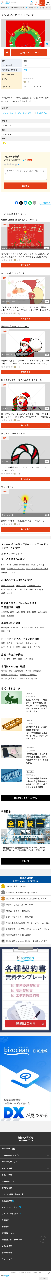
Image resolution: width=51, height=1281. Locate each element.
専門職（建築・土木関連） (12, 670)
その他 (9, 593)
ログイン (37, 4)
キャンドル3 (7, 486)
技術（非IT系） (7, 643)
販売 (42, 627)
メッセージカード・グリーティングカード (19, 113)
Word (9, 564)
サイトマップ (7, 1259)
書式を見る (25, 265)
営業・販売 (21, 585)
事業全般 (10, 615)
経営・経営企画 (7, 585)
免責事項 (5, 1220)
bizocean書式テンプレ (18, 8)
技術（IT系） (6, 631)
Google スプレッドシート (37, 568)
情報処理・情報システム (26, 643)
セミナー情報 (7, 1174)
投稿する (25, 186)
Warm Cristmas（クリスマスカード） (19, 219)
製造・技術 (39, 589)
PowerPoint (24, 564)
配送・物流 (28, 658)
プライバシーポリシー (10, 1213)
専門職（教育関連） (9, 678)
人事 (18, 611)
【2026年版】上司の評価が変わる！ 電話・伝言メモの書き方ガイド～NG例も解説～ (37, 758)
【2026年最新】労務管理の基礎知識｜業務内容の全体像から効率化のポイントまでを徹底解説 (36, 782)
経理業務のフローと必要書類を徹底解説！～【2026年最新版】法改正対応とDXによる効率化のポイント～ (37, 733)
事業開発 (5, 627)
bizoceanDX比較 (8, 1149)
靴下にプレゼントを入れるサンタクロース (21, 379)
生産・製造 (6, 658)
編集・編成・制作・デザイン (28, 647)
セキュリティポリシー (10, 1207)
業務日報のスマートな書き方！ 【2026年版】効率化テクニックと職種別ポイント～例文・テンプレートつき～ (36, 705)
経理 (23, 611)
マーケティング (34, 585)
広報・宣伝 (42, 611)
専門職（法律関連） (28, 674)
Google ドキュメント (16, 568)
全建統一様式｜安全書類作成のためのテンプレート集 (26, 847)
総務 (12, 611)
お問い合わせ (7, 1252)
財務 (29, 611)
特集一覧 (25, 861)
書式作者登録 (7, 1187)
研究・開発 (24, 678)
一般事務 (5, 611)
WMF (33, 564)
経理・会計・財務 (8, 589)
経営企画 (14, 627)
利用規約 (5, 1226)
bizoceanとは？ (8, 1181)
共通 (25, 70)
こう (8, 143)
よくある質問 (7, 1246)
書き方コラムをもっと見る (25, 798)
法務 (31, 589)
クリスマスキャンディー (13, 433)
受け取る (43, 1278)
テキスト (41, 564)
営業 (36, 627)
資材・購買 (17, 658)
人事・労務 (23, 589)
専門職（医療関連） (34, 670)
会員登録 (42, 4)
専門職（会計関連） (9, 674)
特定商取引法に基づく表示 (12, 1239)
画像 (3, 568)
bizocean (4, 8)
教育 (3, 615)
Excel (15, 564)
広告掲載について (8, 1233)
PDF (3, 564)
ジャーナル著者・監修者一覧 (12, 1194)
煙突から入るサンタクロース (15, 326)
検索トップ (33, 8)
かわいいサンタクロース (13, 273)
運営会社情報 (7, 1200)
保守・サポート (7, 647)
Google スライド (8, 572)
